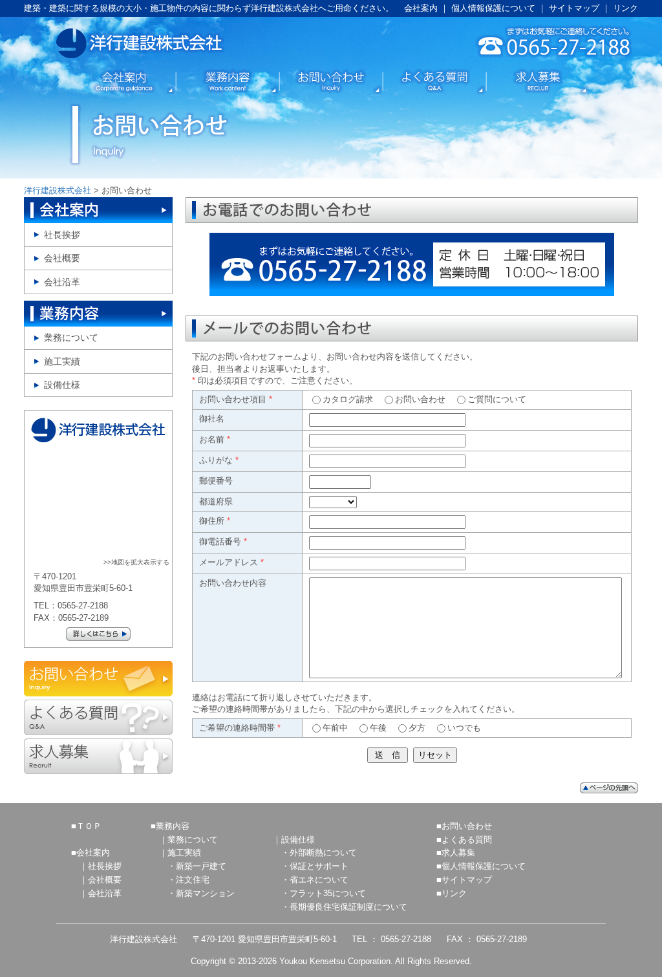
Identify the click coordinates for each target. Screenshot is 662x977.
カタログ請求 (348, 399)
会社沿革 (62, 282)
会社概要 (62, 258)
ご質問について (496, 399)
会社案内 (421, 8)
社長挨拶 (62, 235)
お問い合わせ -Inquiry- (331, 81)
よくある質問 (467, 839)
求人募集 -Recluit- (538, 81)
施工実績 (62, 362)
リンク (625, 8)
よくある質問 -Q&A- (434, 81)
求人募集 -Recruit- (98, 756)
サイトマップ (574, 8)
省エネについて (319, 880)
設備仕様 (62, 385)
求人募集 (458, 852)
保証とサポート (319, 866)
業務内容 (98, 314)
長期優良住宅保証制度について (348, 907)
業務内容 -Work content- (227, 81)
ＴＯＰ (88, 826)
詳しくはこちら (98, 634)
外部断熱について (323, 852)
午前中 (335, 728)
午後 (378, 728)
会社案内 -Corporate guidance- (124, 81)
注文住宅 (192, 880)
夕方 (417, 728)
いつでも (464, 728)
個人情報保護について (493, 8)
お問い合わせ (420, 399)
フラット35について (328, 893)
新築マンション (205, 893)
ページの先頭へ (609, 787)
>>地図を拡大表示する (136, 562)
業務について (71, 338)
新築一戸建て (201, 866)
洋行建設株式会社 (141, 43)
